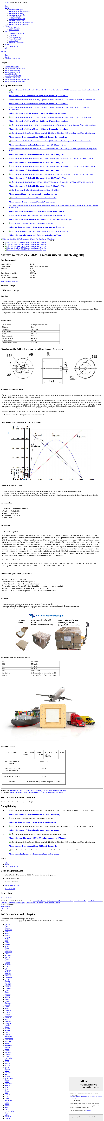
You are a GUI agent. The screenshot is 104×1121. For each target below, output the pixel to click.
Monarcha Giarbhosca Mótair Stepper (13, 903)
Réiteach (7, 31)
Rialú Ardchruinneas (15, 37)
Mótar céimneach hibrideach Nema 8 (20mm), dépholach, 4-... (35, 846)
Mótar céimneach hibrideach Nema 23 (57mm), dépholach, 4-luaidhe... (38, 104)
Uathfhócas (12, 35)
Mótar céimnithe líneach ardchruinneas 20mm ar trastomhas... (35, 854)
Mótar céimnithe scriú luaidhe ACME (21, 22)
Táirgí (7, 8)
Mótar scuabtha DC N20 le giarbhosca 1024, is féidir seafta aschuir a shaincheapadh (37, 792)
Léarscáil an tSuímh (39, 901)
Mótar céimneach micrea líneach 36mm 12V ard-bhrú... (32, 202)
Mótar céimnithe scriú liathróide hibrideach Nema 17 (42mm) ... (35, 830)
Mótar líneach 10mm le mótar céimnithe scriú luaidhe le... (33, 194)
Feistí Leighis (13, 41)
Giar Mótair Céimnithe (95, 901)
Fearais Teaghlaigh (15, 39)
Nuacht (7, 44)
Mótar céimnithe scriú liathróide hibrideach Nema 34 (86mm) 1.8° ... (37, 145)
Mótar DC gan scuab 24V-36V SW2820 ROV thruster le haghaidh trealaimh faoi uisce (38, 790)
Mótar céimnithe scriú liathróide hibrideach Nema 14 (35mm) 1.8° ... (37, 170)
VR (6, 48)
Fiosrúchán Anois (6, 897)
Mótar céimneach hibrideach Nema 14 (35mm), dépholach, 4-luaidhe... (38, 121)
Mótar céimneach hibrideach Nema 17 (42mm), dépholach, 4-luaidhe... (38, 113)
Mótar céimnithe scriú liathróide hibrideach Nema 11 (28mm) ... (35, 814)
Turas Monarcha (14, 30)
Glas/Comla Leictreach (16, 33)
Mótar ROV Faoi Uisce (16, 20)
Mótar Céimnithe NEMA (17, 19)
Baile (6, 6)
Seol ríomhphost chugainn (9, 281)
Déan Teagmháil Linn (12, 46)
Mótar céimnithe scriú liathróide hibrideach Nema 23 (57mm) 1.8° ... (37, 154)
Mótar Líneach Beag (80, 901)
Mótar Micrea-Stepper (16, 9)
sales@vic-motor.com (12, 885)
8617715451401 (10, 889)
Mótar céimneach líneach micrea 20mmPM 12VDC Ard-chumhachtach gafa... (41, 219)
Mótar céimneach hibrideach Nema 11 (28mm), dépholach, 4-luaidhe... (38, 129)
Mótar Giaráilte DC (15, 17)
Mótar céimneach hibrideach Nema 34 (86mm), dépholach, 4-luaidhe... (38, 96)
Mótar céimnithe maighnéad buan (19, 11)
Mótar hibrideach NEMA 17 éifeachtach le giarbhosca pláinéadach (36, 227)
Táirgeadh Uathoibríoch (16, 42)
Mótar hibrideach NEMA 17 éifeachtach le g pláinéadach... (33, 822)
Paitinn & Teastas (14, 28)
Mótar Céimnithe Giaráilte (17, 15)
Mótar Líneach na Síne (65, 901)
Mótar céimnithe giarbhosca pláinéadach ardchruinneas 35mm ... (36, 235)
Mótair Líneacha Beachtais (34, 903)
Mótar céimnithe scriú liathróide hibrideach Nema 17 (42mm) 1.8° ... (37, 162)
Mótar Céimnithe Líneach (17, 13)
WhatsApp (4, 908)
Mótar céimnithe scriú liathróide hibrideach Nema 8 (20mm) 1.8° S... (37, 186)
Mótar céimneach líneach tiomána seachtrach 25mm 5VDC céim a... (37, 211)
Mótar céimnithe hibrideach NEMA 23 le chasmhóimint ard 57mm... (37, 838)
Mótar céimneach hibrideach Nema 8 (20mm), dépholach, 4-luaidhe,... (38, 137)
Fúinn (7, 26)
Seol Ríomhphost (6, 906)
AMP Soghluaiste (52, 901)
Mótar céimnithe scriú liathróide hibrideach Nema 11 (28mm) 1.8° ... (37, 178)
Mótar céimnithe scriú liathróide (19, 24)
